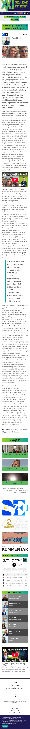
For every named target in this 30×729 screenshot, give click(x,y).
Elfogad (5, 726)
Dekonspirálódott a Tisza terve (15, 468)
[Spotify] (25, 13)
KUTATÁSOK (15, 710)
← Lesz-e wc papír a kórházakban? (12, 488)
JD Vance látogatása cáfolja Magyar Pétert (15, 454)
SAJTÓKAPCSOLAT (15, 685)
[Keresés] (27, 13)
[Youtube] (20, 13)
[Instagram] (22, 13)
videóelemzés (16, 432)
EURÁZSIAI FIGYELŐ (15, 713)
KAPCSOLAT (15, 682)
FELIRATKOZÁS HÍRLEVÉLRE (15, 688)
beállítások (16, 721)
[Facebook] (18, 13)
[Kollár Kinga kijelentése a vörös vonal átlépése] (15, 47)
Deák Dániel (16, 38)
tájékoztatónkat (12, 720)
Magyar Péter (6, 432)
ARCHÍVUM (15, 708)
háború (23, 16)
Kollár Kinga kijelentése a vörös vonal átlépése (15, 27)
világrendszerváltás (12, 16)
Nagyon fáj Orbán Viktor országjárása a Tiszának (15, 482)
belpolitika (15, 19)
